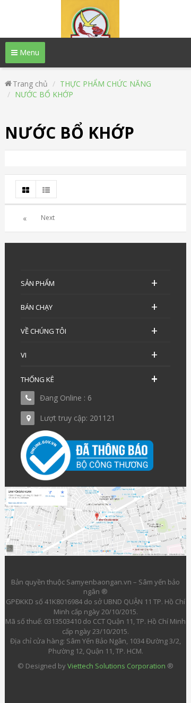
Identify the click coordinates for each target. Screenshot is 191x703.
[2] (47, 218)
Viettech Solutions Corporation (116, 666)
